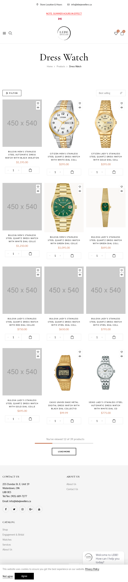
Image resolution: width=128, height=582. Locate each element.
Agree (24, 576)
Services (6, 544)
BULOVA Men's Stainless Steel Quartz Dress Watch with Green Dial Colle (64, 240)
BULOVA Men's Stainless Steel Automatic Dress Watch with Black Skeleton (22, 154)
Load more (64, 451)
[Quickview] (38, 107)
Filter (13, 93)
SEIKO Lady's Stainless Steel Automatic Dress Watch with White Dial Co (106, 405)
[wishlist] (116, 34)
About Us (71, 484)
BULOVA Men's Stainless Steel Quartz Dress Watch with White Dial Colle (22, 238)
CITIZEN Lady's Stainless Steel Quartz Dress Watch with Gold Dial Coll (106, 156)
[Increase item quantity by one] (18, 170)
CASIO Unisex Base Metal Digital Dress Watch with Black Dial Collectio (64, 405)
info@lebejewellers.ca (81, 4)
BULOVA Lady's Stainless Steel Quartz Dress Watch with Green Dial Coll (106, 240)
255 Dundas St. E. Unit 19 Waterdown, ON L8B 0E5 (15, 488)
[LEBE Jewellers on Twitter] (14, 509)
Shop (5, 529)
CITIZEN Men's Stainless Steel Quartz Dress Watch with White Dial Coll (64, 156)
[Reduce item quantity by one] (8, 170)
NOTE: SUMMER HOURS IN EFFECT (64, 13)
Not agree (8, 576)
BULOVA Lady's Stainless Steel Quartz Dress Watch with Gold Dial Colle (22, 403)
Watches (7, 539)
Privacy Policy (92, 569)
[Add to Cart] (30, 170)
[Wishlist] (38, 103)
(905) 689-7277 (19, 496)
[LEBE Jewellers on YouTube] (39, 509)
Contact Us (72, 489)
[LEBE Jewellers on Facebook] (5, 509)
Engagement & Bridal (13, 534)
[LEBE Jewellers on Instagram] (22, 509)
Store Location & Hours (51, 4)
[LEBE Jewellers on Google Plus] (31, 509)
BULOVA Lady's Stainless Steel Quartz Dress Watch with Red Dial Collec (22, 322)
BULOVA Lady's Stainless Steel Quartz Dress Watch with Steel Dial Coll (64, 322)
